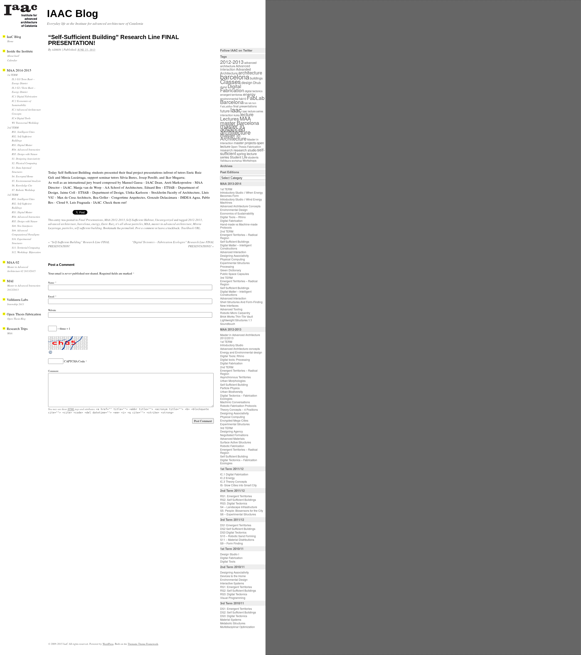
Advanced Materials (232, 438)
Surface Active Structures (235, 442)
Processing (227, 266)
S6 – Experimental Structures (238, 514)
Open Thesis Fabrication (246, 146)
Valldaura (225, 160)
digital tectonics (254, 91)
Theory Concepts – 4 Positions (239, 409)
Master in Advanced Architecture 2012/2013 (240, 336)
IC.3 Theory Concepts (233, 481)
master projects (245, 142)
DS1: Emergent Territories (236, 609)
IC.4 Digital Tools (21, 118)
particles (67, 228)
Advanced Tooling (231, 309)
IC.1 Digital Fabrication (24, 96)
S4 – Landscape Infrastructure (238, 507)
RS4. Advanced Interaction (26, 149)
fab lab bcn (250, 103)
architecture (250, 72)
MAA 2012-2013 (114, 220)
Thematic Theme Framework (143, 643)
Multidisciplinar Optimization (237, 627)
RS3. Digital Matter (22, 145)
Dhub (257, 82)
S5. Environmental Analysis (26, 181)
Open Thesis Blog (16, 318)
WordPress (108, 643)
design (246, 82)
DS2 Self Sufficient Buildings (237, 529)
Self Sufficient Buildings (234, 241)
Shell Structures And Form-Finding (241, 302)
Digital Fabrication (232, 88)
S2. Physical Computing (24, 163)
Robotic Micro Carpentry (235, 313)
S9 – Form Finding (231, 543)
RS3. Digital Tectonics (233, 503)
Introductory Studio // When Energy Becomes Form (241, 194)
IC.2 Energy (227, 478)
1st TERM (12, 75)
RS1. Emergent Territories (236, 496)
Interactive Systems (232, 583)
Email (51, 296)
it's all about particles (129, 224)
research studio (245, 149)
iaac (236, 109)
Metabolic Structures (232, 623)
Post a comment (144, 228)
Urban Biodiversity (231, 391)
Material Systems (230, 619)
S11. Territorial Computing (26, 247)
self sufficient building (88, 228)
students (253, 157)
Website (52, 310)
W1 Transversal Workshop (25, 122)
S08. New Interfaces (22, 225)
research (226, 150)
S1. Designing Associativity (26, 158)
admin (56, 49)
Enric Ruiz (107, 224)
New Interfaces (229, 305)
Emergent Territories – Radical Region (239, 236)
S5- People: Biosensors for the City (241, 510)
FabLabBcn (226, 106)
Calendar (12, 60)
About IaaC (13, 55)
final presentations (245, 106)
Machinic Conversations (235, 402)
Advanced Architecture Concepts (240, 206)
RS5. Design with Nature (24, 154)
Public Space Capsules (234, 274)
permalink (127, 228)
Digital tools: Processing (235, 359)
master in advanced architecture (172, 224)
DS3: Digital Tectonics (233, 616)
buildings (256, 78)
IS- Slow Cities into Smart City (238, 485)
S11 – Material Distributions (237, 539)
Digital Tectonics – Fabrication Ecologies (238, 396)
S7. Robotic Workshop (23, 190)
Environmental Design (234, 210)
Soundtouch (227, 324)
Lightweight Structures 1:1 (236, 320)
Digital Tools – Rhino (233, 217)
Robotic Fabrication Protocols (238, 406)
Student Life (238, 157)
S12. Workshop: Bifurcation (26, 252)
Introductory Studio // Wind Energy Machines (241, 200)
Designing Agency (231, 431)
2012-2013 (195, 220)
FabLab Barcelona (242, 100)
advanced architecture (62, 224)
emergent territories (231, 94)
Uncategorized (164, 220)
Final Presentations (91, 220)
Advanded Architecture (235, 71)
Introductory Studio (231, 345)
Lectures (229, 118)
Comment (53, 371)
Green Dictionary (230, 270)
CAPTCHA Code (74, 361)
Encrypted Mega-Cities (234, 420)
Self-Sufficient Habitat (140, 220)
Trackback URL (190, 228)
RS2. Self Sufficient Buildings (238, 500)
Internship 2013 (15, 304)
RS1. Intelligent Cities (23, 131)
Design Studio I (229, 554)
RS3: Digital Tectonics (233, 594)
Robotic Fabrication (232, 446)
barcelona (83, 224)
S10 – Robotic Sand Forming (238, 536)
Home (10, 41)
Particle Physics (230, 388)
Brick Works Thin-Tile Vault (236, 316)
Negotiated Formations (234, 435)
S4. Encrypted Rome (22, 176)
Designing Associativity (234, 255)
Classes (230, 81)
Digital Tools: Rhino (232, 356)
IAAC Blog (72, 13)
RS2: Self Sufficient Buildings (238, 590)
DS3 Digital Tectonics (233, 532)
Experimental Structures (235, 263)
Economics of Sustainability (237, 213)
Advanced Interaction (235, 68)
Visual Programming (232, 598)
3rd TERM (12, 194)
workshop (236, 160)
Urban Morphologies (233, 381)
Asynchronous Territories (235, 377)
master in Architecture (233, 137)
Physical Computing (232, 259)
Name (51, 282)
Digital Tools (227, 561)
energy (95, 224)
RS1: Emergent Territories (236, 587)
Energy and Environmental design (241, 352)
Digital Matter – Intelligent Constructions (235, 246)
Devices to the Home (233, 576)
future (225, 111)
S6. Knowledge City (22, 185)
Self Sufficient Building (234, 384)
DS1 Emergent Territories (235, 525)
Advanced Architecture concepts (240, 349)
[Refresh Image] (50, 353)
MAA (147, 224)
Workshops (249, 160)
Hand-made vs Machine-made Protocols (239, 225)
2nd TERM (13, 127)
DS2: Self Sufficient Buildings (238, 612)
